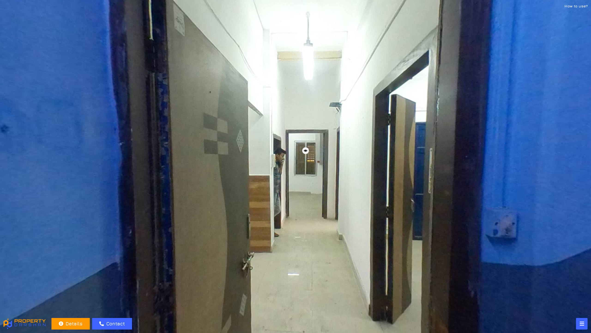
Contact (115, 323)
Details (73, 323)
